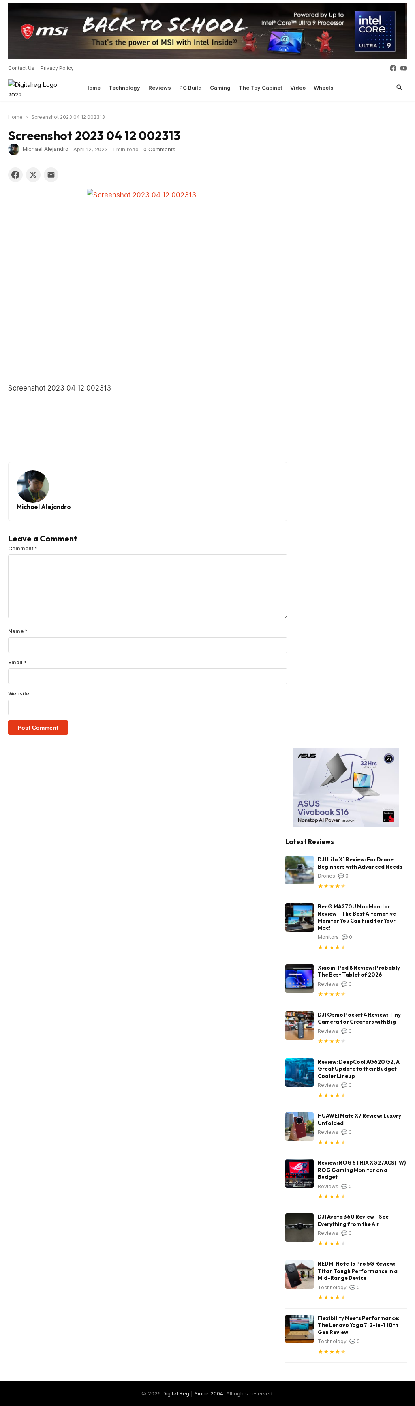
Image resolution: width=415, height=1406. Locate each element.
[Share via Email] (51, 174)
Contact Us (21, 68)
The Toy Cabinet (260, 87)
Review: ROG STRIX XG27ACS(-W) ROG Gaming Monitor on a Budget (362, 1169)
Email (17, 662)
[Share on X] (33, 174)
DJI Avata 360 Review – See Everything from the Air (353, 1220)
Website (18, 693)
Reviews (159, 87)
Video (298, 87)
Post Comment (38, 727)
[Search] (399, 87)
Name (18, 631)
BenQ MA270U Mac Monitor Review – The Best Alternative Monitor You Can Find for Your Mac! (357, 917)
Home (93, 87)
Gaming (220, 87)
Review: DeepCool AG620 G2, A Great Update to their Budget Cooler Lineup (359, 1068)
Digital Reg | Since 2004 (193, 1393)
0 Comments (159, 149)
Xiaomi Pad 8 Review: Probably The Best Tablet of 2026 (359, 971)
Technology (124, 87)
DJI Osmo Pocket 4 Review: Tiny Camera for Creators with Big (359, 1018)
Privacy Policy (57, 68)
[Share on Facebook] (15, 174)
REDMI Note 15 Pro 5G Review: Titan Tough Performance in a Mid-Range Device (358, 1270)
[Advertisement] (147, 322)
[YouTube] (403, 68)
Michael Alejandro (45, 148)
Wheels (324, 87)
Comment (22, 548)
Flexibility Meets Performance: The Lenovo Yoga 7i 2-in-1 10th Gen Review (359, 1325)
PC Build (190, 87)
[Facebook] (393, 68)
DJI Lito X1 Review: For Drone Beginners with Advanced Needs (360, 863)
